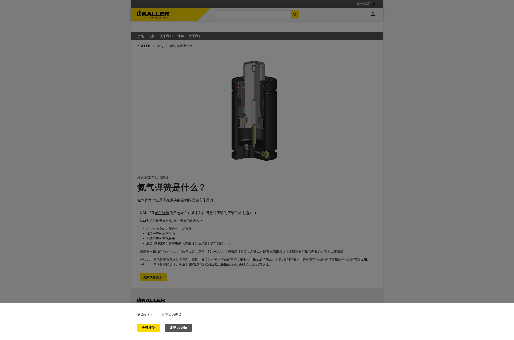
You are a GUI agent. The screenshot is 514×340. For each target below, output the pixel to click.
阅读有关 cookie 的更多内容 (157, 315)
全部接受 (148, 328)
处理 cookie (178, 328)
